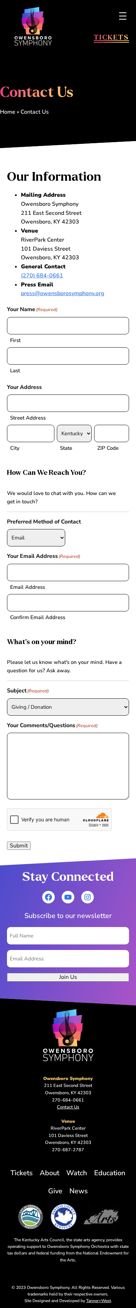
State (66, 448)
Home (7, 112)
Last (15, 370)
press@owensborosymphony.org (62, 293)
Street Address (28, 417)
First (15, 340)
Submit (19, 846)
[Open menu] (122, 16)
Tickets (111, 37)
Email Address (27, 587)
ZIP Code (108, 448)
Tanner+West (98, 1300)
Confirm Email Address (37, 617)
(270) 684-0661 (42, 275)
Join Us (68, 977)
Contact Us (68, 1107)
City (15, 448)
